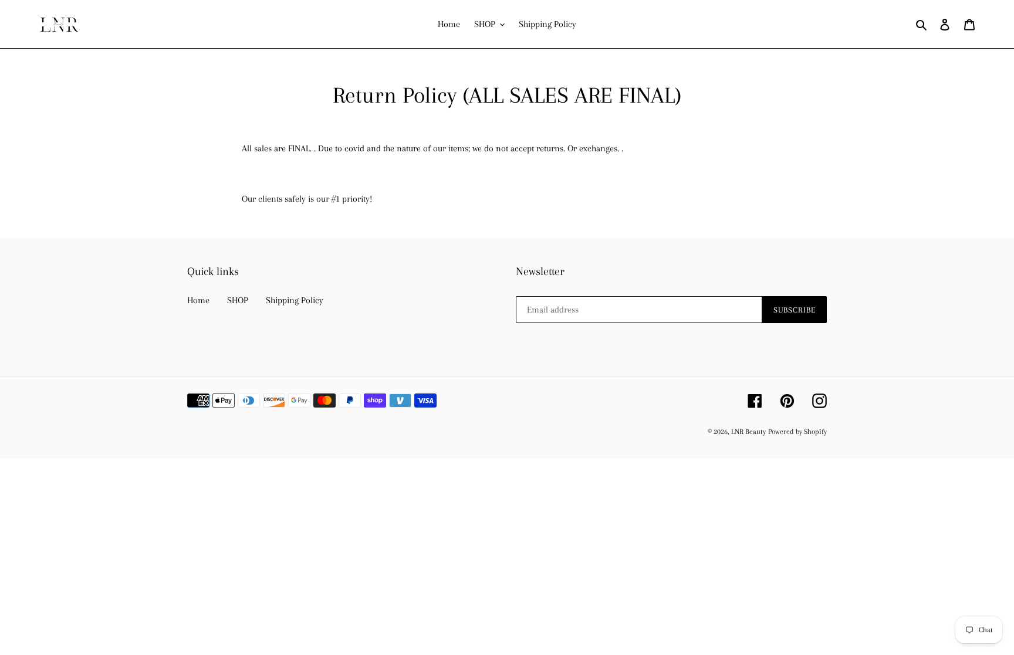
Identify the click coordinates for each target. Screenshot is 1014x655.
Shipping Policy (294, 300)
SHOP (237, 300)
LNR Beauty (748, 431)
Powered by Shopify (797, 431)
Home (198, 300)
